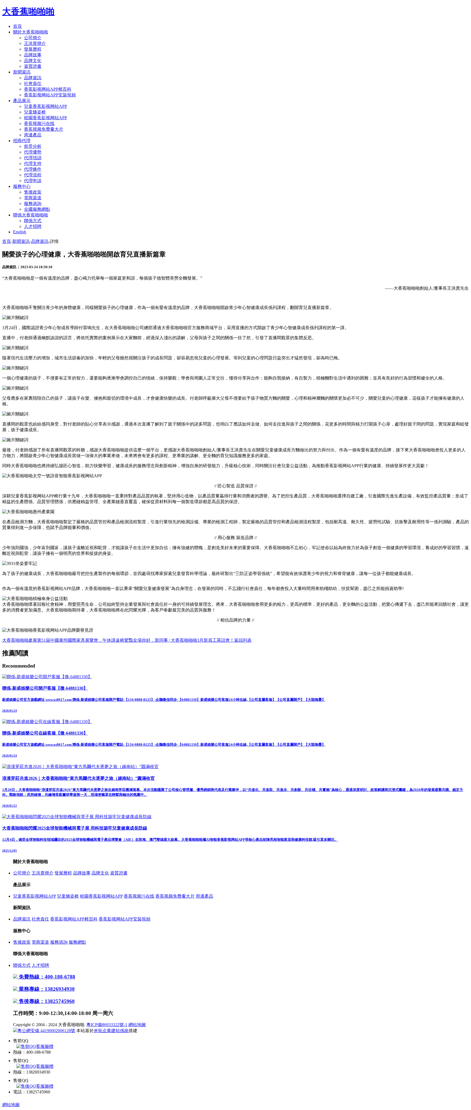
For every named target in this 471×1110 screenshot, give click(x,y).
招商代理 (22, 140)
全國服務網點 (37, 209)
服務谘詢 (32, 203)
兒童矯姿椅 (35, 112)
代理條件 (32, 169)
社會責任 (32, 83)
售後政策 (32, 192)
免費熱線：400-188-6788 (46, 977)
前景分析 (32, 146)
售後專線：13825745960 (46, 1001)
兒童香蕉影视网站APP (45, 106)
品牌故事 (32, 55)
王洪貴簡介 (35, 43)
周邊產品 (32, 135)
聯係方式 (32, 220)
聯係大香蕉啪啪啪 (30, 215)
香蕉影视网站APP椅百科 (47, 89)
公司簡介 (32, 37)
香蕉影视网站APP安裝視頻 (50, 95)
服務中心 (22, 186)
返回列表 (243, 640)
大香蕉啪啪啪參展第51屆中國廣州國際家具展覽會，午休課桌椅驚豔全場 (72, 640)
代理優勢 (32, 152)
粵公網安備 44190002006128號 (46, 1030)
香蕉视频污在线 (39, 123)
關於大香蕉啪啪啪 (30, 32)
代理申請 (32, 180)
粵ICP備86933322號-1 (106, 1024)
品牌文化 (32, 60)
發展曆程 (32, 49)
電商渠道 (32, 197)
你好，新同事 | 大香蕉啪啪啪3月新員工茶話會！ (188, 640)
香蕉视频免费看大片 (43, 129)
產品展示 (22, 100)
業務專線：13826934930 (46, 989)
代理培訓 (32, 157)
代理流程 (32, 175)
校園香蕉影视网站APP (45, 117)
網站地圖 (137, 1024)
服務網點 (77, 942)
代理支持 (32, 163)
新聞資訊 (22, 72)
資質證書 (32, 66)
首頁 (17, 26)
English (19, 232)
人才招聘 (32, 226)
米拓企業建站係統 (111, 1030)
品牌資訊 (32, 77)
